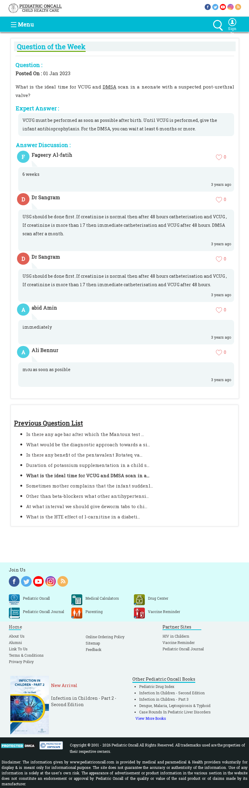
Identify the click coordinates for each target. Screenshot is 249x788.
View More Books (150, 718)
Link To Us (18, 648)
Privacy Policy (21, 661)
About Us (17, 636)
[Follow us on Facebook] (208, 6)
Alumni (15, 642)
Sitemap (93, 643)
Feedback (93, 649)
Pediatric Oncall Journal (183, 648)
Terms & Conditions (26, 655)
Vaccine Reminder (178, 642)
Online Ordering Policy (105, 636)
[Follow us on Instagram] (230, 6)
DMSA (109, 87)
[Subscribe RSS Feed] (238, 6)
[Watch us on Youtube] (223, 6)
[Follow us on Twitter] (215, 6)
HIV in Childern (175, 636)
